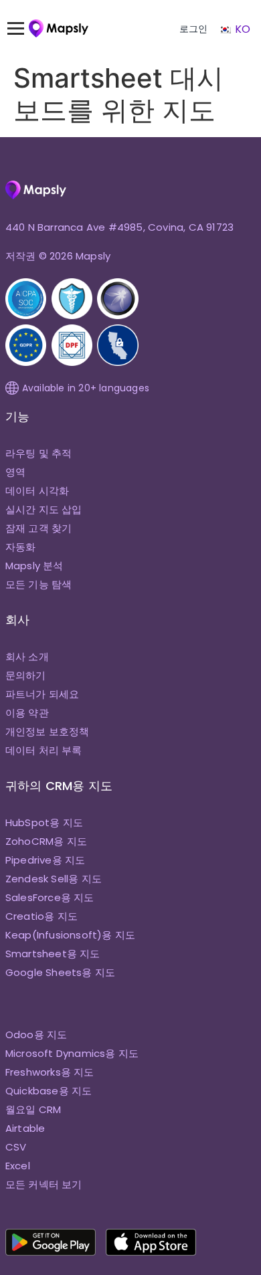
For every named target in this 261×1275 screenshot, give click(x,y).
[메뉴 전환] (22, 28)
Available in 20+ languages (85, 388)
